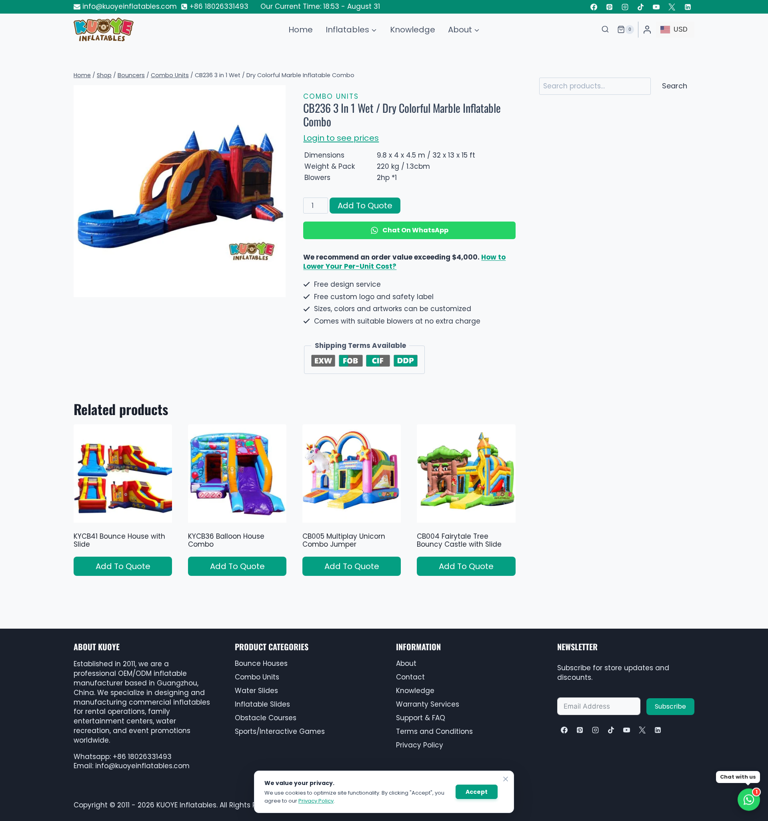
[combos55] (180, 191)
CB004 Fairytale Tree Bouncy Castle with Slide (459, 540)
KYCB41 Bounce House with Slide (119, 540)
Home (300, 29)
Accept (477, 792)
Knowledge (412, 29)
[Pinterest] (609, 7)
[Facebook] (593, 7)
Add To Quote (365, 205)
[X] (642, 730)
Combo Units (331, 96)
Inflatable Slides (262, 704)
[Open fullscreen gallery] (277, 289)
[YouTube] (656, 7)
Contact (410, 677)
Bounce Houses (261, 663)
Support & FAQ (420, 718)
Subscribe (670, 706)
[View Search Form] (605, 30)
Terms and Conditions (434, 731)
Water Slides (256, 690)
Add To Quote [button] (123, 566)
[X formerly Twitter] (672, 7)
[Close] (505, 779)
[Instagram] (625, 7)
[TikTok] (641, 7)
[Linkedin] (687, 7)
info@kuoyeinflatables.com (142, 766)
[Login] (647, 29)
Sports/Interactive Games (280, 731)
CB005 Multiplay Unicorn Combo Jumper (343, 540)
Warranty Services (427, 704)
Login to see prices (341, 138)
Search (674, 86)
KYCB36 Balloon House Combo (226, 540)
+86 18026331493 (142, 756)
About (406, 663)
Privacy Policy (419, 745)
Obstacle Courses (265, 718)
